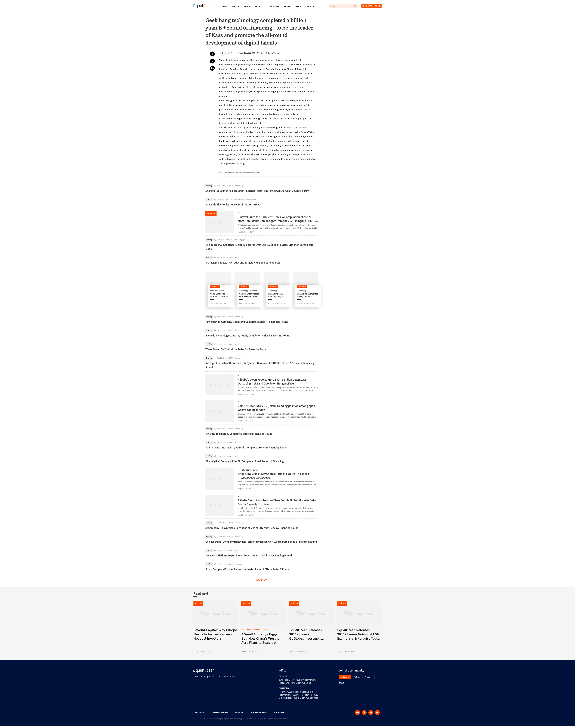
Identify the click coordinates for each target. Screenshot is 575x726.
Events (298, 6)
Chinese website (258, 712)
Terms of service (220, 712)
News (224, 6)
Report (247, 6)
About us (310, 6)
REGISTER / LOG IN (371, 6)
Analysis (235, 6)
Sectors (258, 6)
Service (287, 6)
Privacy (239, 712)
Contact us (198, 712)
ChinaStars (274, 6)
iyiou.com (279, 712)
